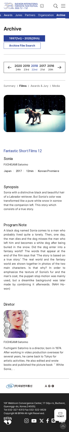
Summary (9, 86)
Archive (60, 15)
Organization (46, 15)
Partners (30, 15)
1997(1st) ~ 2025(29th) (24, 38)
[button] (9, 67)
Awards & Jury (39, 86)
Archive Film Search (22, 45)
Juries (18, 15)
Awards (8, 15)
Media (56, 86)
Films (23, 86)
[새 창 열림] (50, 386)
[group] (18, 67)
